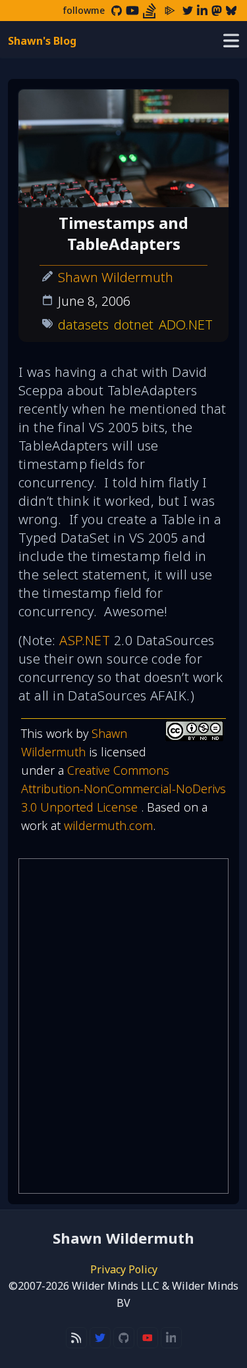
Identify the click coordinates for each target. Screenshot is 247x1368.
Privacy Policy (123, 1269)
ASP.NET (84, 640)
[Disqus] (123, 1026)
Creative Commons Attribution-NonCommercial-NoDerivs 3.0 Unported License (123, 788)
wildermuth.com (108, 825)
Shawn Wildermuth (115, 277)
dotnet (133, 324)
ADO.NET (186, 324)
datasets (83, 324)
